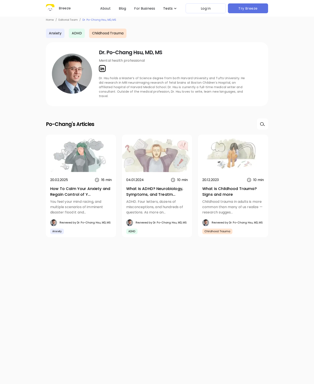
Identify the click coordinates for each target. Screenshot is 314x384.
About (105, 8)
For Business (144, 8)
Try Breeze (248, 8)
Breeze (65, 8)
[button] (170, 8)
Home (50, 20)
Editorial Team (68, 20)
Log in (206, 8)
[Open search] (262, 124)
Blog (122, 8)
